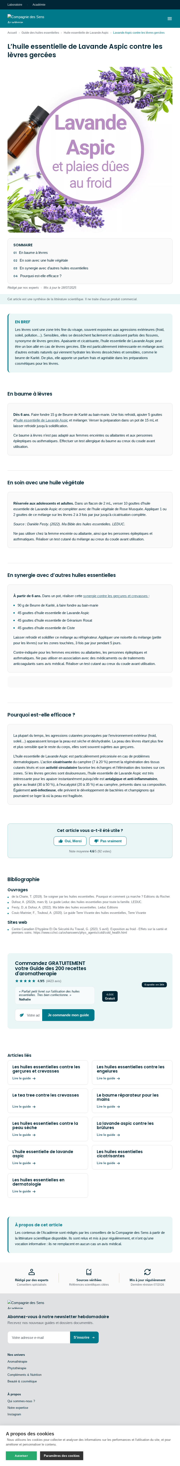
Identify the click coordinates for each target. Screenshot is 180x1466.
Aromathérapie (17, 1361)
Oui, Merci (73, 841)
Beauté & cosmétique (22, 1381)
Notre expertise (18, 1407)
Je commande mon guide (68, 1015)
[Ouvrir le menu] (169, 18)
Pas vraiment (111, 841)
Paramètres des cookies (61, 1456)
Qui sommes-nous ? (21, 1401)
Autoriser (21, 1456)
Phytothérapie (17, 1368)
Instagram (14, 1414)
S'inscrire (81, 1337)
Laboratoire (15, 4)
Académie (39, 4)
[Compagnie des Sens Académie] (33, 18)
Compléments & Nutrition (24, 1375)
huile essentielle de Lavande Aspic (42, 420)
